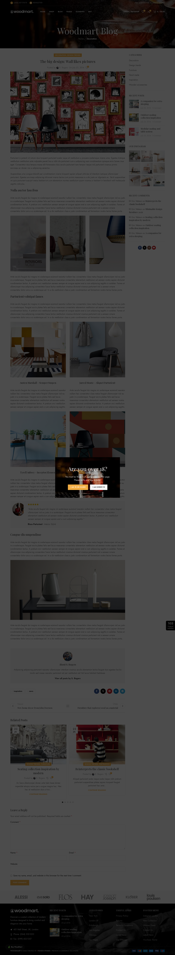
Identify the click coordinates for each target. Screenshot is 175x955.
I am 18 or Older (77, 487)
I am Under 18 (98, 487)
